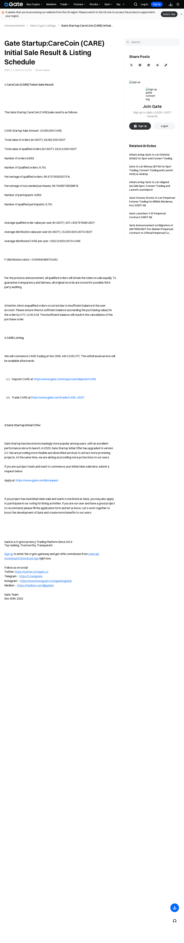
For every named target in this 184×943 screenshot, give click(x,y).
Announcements (14, 25)
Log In (144, 4)
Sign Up (156, 4)
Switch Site (169, 14)
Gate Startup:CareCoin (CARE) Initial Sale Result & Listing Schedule (86, 26)
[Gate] (13, 4)
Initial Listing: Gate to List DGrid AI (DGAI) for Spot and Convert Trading (150, 156)
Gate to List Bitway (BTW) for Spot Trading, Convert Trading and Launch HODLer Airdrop (151, 170)
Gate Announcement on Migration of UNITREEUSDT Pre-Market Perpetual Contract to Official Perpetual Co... (151, 229)
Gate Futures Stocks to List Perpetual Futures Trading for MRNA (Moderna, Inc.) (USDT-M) (152, 201)
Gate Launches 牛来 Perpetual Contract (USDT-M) (147, 215)
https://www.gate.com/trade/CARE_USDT (58, 397)
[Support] (174, 920)
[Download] (174, 907)
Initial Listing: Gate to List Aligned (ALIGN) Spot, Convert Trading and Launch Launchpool (149, 186)
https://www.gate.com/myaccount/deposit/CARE (65, 379)
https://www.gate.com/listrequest (37, 480)
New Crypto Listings (43, 25)
